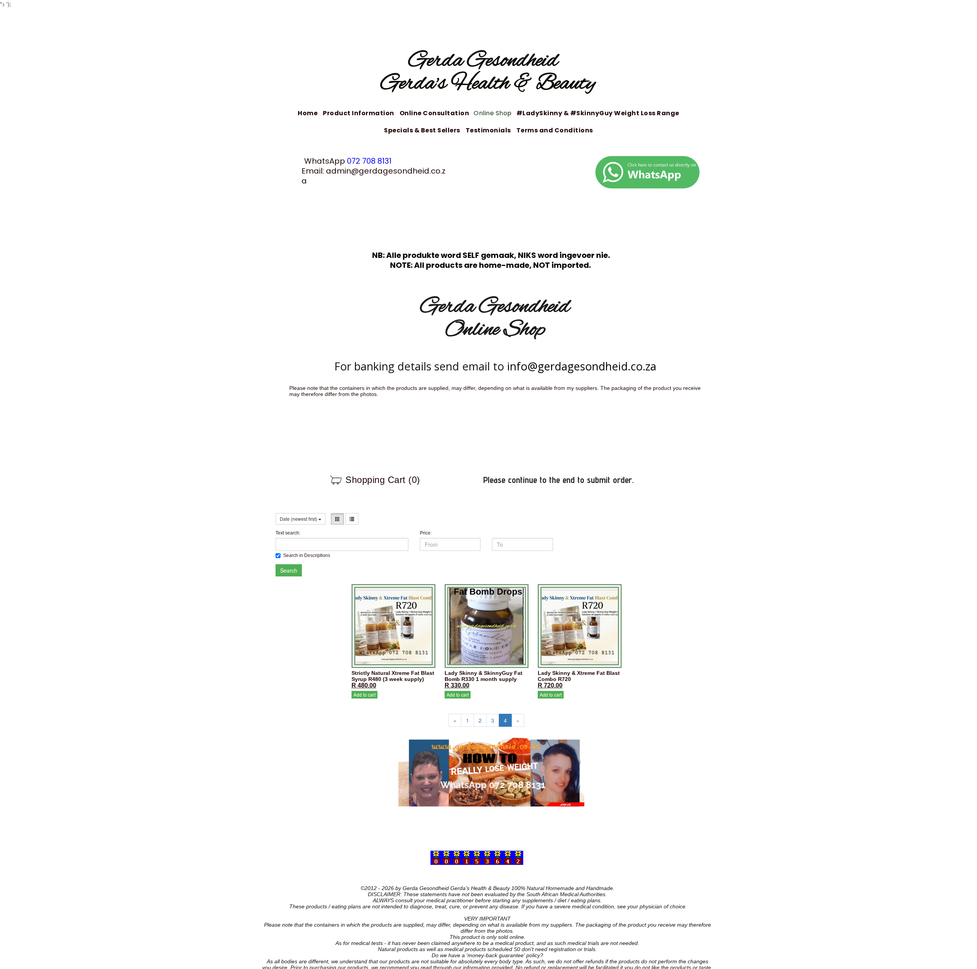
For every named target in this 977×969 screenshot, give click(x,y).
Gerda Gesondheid (488, 61)
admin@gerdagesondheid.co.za (373, 176)
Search (288, 570)
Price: (426, 533)
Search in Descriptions (306, 555)
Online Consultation (434, 113)
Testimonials (488, 130)
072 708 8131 (369, 161)
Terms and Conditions (554, 130)
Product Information (358, 113)
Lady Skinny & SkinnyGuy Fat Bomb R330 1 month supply (483, 676)
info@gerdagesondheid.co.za (581, 366)
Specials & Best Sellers (422, 130)
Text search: (288, 533)
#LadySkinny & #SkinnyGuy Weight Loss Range (597, 113)
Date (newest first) (299, 518)
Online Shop (493, 113)
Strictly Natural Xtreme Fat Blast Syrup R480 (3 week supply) (392, 676)
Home (308, 113)
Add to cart (364, 694)
